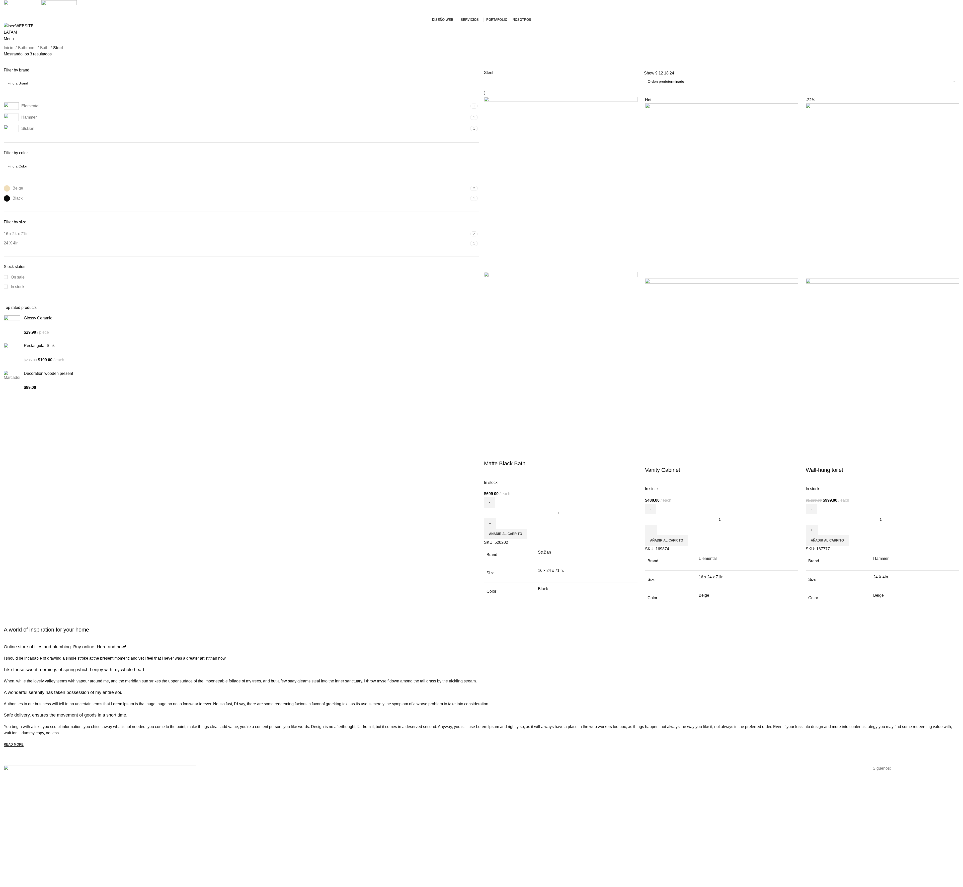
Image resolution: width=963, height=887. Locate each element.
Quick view (504, 453)
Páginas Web (174, 778)
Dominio (330, 778)
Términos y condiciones (663, 778)
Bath (44, 48)
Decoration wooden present (48, 373)
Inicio (9, 48)
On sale (17, 277)
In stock (17, 287)
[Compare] (490, 453)
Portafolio (491, 787)
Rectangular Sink (39, 345)
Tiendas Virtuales (177, 787)
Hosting (330, 787)
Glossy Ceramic (38, 318)
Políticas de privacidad (662, 787)
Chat (488, 795)
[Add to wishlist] (517, 453)
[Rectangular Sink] (12, 353)
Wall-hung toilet (824, 470)
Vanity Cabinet (662, 470)
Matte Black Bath (504, 463)
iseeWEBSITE (495, 778)
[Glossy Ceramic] (12, 325)
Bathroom (27, 48)
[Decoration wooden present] (12, 381)
